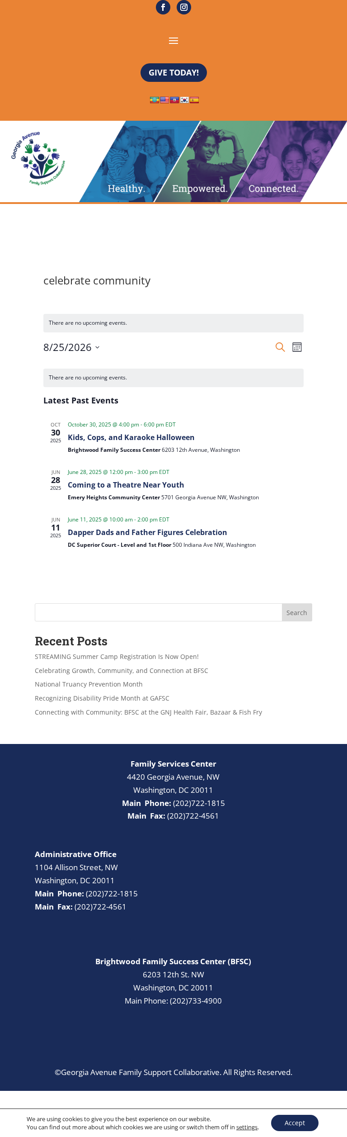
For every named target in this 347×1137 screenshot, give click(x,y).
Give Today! (174, 72)
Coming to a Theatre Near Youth (126, 485)
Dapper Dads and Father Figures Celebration (147, 532)
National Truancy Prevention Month (89, 684)
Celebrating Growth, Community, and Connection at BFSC (121, 670)
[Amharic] (154, 100)
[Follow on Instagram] (184, 7)
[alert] (173, 378)
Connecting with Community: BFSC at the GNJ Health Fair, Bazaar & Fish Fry (148, 712)
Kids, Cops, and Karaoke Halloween (131, 437)
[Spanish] (194, 100)
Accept (295, 1122)
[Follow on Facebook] (163, 7)
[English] (164, 100)
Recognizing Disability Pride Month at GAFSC (102, 698)
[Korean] (184, 100)
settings (247, 1127)
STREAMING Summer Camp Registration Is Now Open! (117, 656)
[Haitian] (174, 100)
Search (296, 612)
